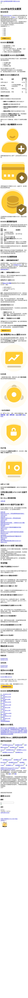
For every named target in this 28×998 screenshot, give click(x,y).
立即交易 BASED (6, 686)
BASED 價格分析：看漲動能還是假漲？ (11, 729)
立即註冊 (3, 501)
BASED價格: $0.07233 (6, 676)
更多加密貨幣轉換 (5, 721)
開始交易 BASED (6, 330)
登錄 (2, 436)
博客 (15, 773)
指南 (9, 773)
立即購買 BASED (6, 38)
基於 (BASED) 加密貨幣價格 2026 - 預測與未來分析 (13, 728)
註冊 (4, 436)
